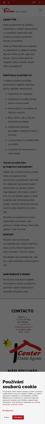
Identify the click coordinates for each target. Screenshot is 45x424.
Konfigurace (8, 410)
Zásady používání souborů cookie (21, 403)
